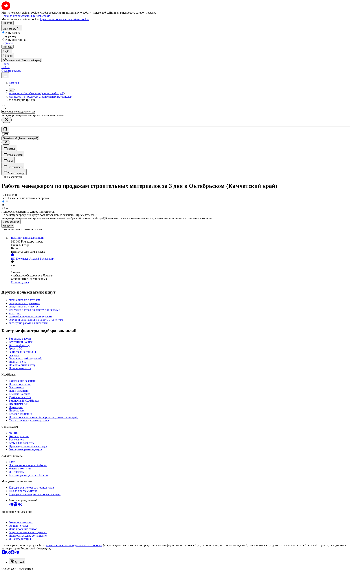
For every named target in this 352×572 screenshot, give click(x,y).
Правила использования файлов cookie (64, 19)
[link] (7, 55)
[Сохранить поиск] (5, 130)
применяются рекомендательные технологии (74, 545)
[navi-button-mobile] (5, 75)
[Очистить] (6, 120)
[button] (5, 63)
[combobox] (18, 112)
